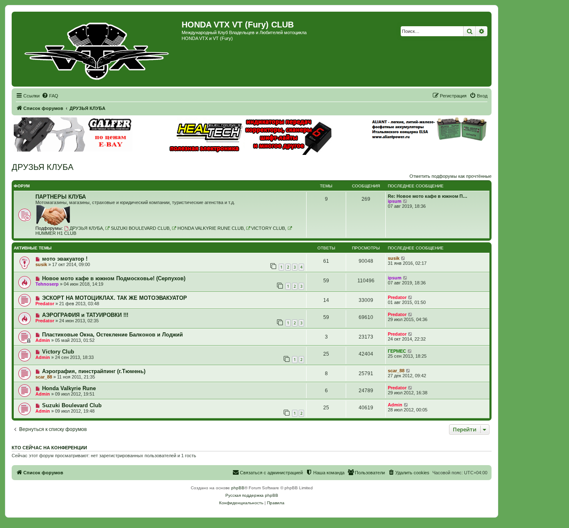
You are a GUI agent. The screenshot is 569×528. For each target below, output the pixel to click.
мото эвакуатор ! (64, 259)
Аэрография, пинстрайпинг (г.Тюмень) (93, 371)
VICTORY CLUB (268, 228)
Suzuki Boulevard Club (72, 405)
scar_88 (43, 376)
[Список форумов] (98, 49)
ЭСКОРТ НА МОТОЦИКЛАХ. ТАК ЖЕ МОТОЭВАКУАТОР (114, 298)
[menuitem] (50, 96)
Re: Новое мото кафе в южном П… (427, 196)
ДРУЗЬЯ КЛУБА (42, 167)
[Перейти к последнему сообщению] (403, 258)
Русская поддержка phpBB (251, 495)
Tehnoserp (47, 283)
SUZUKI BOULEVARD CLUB (140, 228)
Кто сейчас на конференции (49, 447)
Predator (44, 303)
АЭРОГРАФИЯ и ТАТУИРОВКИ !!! (85, 315)
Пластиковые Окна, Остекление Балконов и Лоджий (112, 334)
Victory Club (58, 352)
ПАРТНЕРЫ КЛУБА (60, 197)
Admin (42, 340)
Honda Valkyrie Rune (69, 388)
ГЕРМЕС (397, 351)
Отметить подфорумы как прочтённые (450, 176)
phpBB (238, 488)
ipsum (395, 201)
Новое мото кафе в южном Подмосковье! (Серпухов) (113, 278)
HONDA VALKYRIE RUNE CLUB (210, 228)
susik (41, 264)
